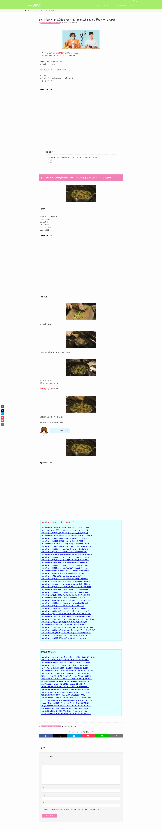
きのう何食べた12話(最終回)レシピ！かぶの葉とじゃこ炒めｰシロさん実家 (72, 157)
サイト (44, 802)
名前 (43, 787)
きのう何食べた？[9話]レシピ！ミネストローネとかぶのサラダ (62, 606)
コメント (44, 763)
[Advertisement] (81, 104)
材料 (51, 160)
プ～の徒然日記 (33, 5)
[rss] (133, 1)
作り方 (52, 162)
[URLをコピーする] (116, 735)
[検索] (136, 1)
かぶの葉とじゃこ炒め (70, 726)
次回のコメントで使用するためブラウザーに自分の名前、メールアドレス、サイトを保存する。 (72, 809)
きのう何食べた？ (45, 22)
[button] (46, 735)
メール (44, 795)
